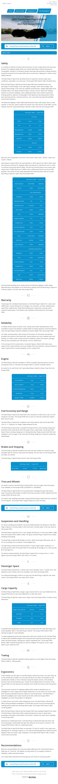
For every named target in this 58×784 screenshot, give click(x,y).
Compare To (31, 11)
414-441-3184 (53, 5)
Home (10, 11)
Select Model (20, 11)
